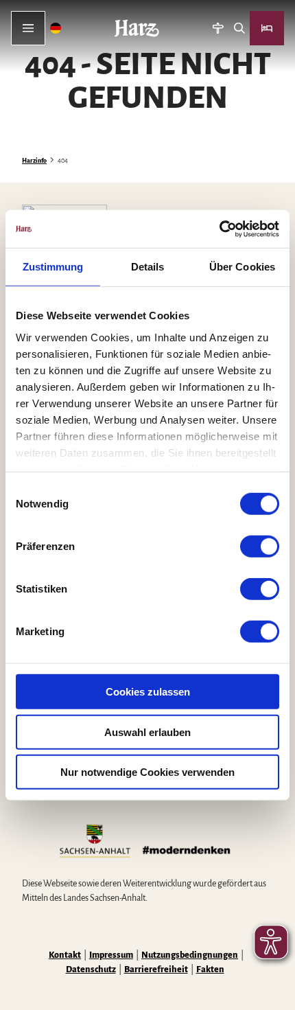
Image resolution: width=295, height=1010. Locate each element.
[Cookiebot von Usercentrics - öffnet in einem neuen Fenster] (219, 229)
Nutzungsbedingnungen (189, 955)
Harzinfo (34, 160)
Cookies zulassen (148, 692)
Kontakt (65, 955)
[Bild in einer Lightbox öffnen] (147, 842)
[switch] (259, 547)
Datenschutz (91, 969)
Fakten (210, 969)
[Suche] (239, 28)
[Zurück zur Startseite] (137, 28)
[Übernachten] (267, 28)
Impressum (111, 955)
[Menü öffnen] (28, 28)
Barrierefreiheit (156, 969)
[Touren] (217, 28)
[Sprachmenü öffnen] (56, 28)
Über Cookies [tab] (242, 267)
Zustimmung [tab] (53, 267)
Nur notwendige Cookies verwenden (147, 772)
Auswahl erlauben (147, 731)
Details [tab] (148, 267)
